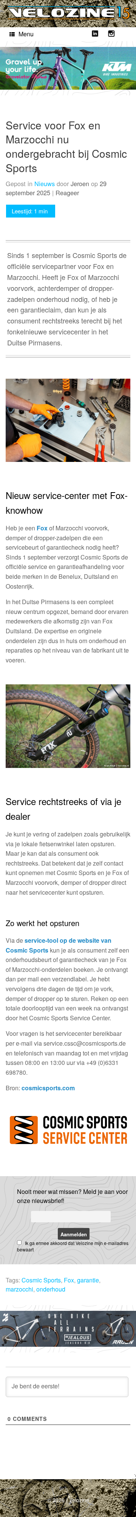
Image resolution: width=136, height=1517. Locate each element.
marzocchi (19, 1289)
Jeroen (80, 183)
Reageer (67, 192)
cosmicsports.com (48, 1087)
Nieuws (44, 183)
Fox (42, 528)
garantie (88, 1280)
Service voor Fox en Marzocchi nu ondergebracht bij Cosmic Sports (66, 146)
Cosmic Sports (41, 1280)
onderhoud (50, 1289)
